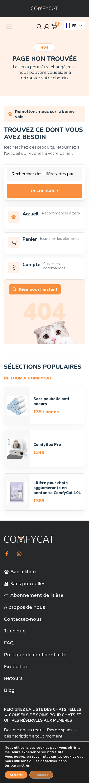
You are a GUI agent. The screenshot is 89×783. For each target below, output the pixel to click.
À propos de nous (24, 607)
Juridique (15, 631)
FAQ (9, 643)
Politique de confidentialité (35, 655)
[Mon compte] (47, 27)
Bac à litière (24, 572)
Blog (9, 690)
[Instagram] (19, 554)
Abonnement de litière (37, 595)
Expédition (16, 666)
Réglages (41, 775)
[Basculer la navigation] (9, 26)
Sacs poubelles (27, 583)
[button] (54, 27)
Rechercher (44, 190)
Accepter (16, 775)
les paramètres (17, 765)
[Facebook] (7, 554)
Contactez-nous (23, 619)
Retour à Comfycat (28, 378)
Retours (13, 678)
